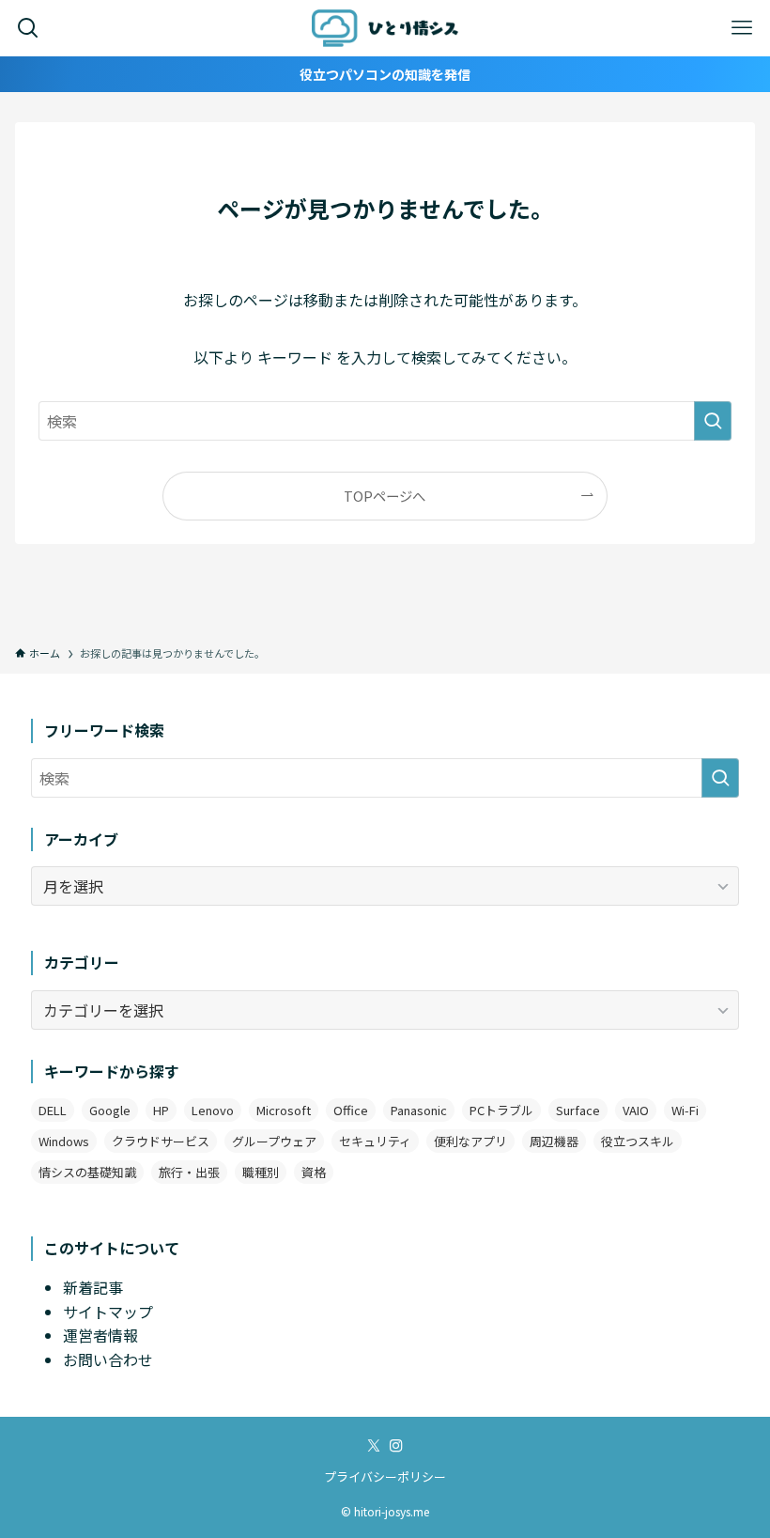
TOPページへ (384, 495)
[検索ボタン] (28, 28)
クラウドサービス (160, 1141)
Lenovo (213, 1110)
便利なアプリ (470, 1141)
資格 (313, 1172)
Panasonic (419, 1110)
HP (161, 1110)
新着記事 (93, 1287)
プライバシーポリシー (385, 1476)
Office (350, 1110)
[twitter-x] (373, 1446)
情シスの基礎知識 (87, 1172)
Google (110, 1110)
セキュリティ (375, 1141)
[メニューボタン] (742, 28)
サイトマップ (108, 1311)
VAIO (636, 1110)
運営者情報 (100, 1335)
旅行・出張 (189, 1172)
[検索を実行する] (713, 421)
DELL (52, 1110)
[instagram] (396, 1446)
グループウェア (274, 1141)
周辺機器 (554, 1141)
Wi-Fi (685, 1110)
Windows (63, 1141)
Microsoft (283, 1110)
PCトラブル (501, 1110)
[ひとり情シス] (385, 28)
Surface (578, 1110)
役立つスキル (637, 1141)
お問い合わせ (108, 1359)
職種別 (260, 1172)
